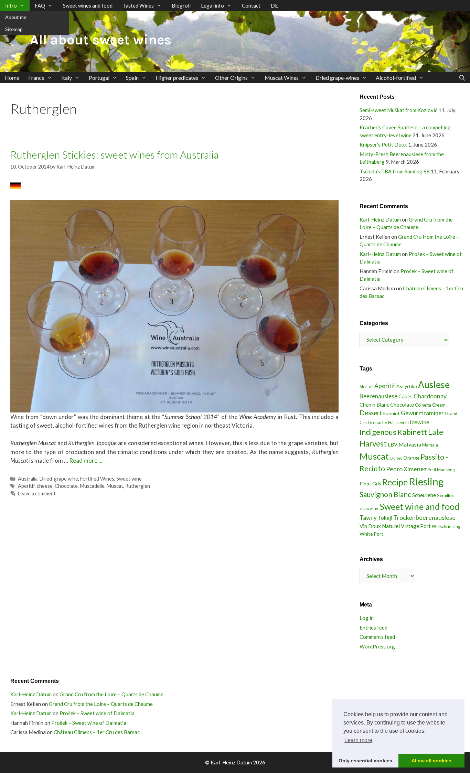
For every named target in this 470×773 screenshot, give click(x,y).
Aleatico (366, 386)
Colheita (423, 405)
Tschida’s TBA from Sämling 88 (395, 171)
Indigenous (378, 432)
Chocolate (66, 486)
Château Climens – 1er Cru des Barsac (97, 732)
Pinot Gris (370, 483)
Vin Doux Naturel (380, 526)
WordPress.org (377, 646)
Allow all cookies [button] (431, 760)
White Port (371, 534)
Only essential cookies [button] (365, 760)
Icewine (419, 422)
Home (11, 77)
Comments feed (377, 637)
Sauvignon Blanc (385, 494)
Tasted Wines (138, 5)
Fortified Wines (97, 479)
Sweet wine (129, 479)
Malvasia (409, 444)
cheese (45, 486)
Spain (132, 77)
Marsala (430, 445)
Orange (411, 458)
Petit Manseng (441, 469)
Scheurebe (424, 495)
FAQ (40, 5)
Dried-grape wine (59, 479)
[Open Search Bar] (462, 77)
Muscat (115, 486)
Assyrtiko (406, 386)
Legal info (212, 5)
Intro (11, 5)
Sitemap (14, 29)
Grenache (377, 422)
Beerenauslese (378, 396)
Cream (439, 405)
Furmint (391, 413)
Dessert (371, 413)
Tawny (368, 517)
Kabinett (412, 432)
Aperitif (26, 486)
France (36, 77)
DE (274, 5)
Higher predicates (177, 77)
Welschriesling (446, 526)
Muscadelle (92, 486)
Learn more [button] (358, 740)
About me (15, 17)
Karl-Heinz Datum (380, 219)
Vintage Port (416, 526)
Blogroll (181, 5)
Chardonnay (430, 396)
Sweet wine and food (419, 506)
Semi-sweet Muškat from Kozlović (398, 110)
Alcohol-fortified (396, 77)
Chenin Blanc (374, 404)
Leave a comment (37, 493)
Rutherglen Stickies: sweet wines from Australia (114, 154)
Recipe (395, 482)
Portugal (99, 77)
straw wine (369, 508)
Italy (66, 77)
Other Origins (231, 77)
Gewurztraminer (422, 413)
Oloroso (396, 458)
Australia (28, 479)
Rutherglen (137, 486)
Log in (367, 618)
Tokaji (385, 518)
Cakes (405, 396)
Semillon (446, 495)
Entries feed (373, 627)
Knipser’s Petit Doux (383, 144)
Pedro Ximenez (406, 469)
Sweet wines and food (88, 5)
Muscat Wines (282, 77)
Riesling (426, 481)
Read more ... (86, 460)
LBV (392, 444)
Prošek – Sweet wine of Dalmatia (97, 713)
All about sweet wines (100, 40)
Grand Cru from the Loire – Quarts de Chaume (111, 694)
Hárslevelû (398, 422)
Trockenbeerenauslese (424, 517)
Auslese (434, 384)
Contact (251, 5)
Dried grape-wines (337, 77)
